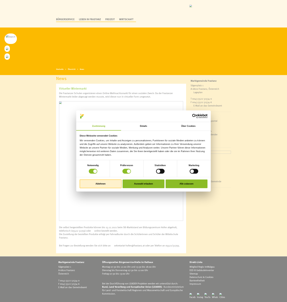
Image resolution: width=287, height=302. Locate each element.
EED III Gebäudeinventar (202, 270)
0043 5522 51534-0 (202, 98)
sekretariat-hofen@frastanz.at (129, 245)
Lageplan (198, 92)
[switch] (126, 171)
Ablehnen (101, 183)
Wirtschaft (126, 19)
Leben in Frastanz (90, 19)
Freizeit (110, 19)
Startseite (60, 69)
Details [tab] (143, 126)
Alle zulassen (186, 183)
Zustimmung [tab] (98, 126)
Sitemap (194, 273)
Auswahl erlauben (143, 183)
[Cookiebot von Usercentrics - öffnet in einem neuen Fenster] (194, 116)
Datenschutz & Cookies (201, 277)
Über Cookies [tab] (188, 126)
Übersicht (71, 69)
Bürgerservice (65, 19)
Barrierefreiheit (197, 280)
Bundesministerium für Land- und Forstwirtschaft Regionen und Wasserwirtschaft (143, 288)
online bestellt (101, 230)
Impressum (195, 284)
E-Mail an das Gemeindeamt (207, 105)
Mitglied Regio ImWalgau (202, 267)
